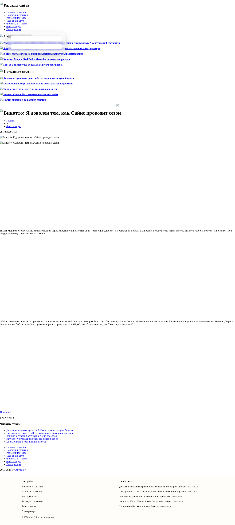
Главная (10, 120)
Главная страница (16, 12)
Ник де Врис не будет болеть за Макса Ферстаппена (33, 64)
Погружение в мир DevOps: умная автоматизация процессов (38, 83)
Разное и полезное (16, 17)
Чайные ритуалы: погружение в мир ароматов (30, 89)
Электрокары (13, 29)
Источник (5, 412)
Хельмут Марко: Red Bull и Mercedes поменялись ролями (36, 59)
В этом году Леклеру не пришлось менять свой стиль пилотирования (43, 53)
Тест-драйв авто (15, 20)
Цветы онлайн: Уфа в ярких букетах (24, 99)
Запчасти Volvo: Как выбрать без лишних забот (30, 94)
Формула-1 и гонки (16, 23)
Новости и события (17, 15)
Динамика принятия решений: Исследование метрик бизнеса (38, 78)
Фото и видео (13, 26)
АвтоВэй (20, 469)
